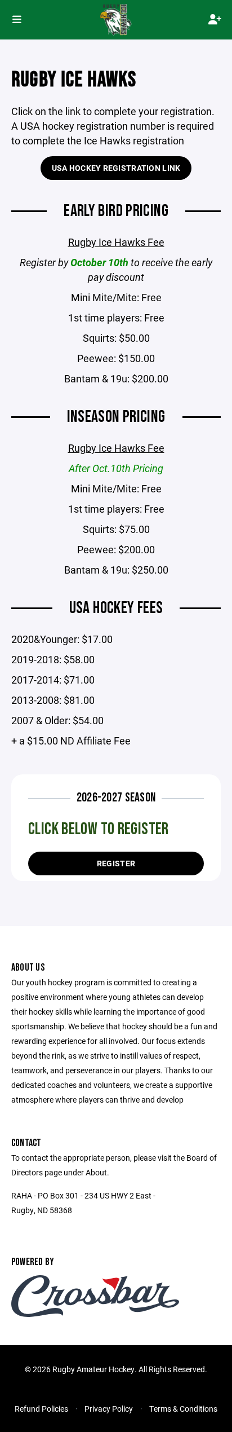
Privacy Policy (108, 1408)
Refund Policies (41, 1408)
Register (116, 863)
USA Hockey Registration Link (116, 167)
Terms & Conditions (183, 1408)
